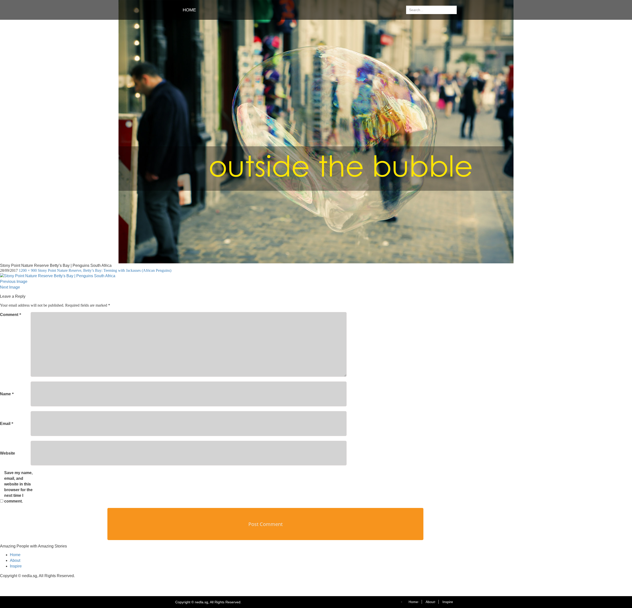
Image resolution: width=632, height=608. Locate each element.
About (15, 560)
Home (189, 9)
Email (6, 423)
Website (7, 453)
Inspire (16, 566)
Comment (10, 315)
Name (7, 394)
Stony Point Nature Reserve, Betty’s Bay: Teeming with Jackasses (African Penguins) (104, 270)
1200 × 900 (28, 270)
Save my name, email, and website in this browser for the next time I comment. (18, 487)
